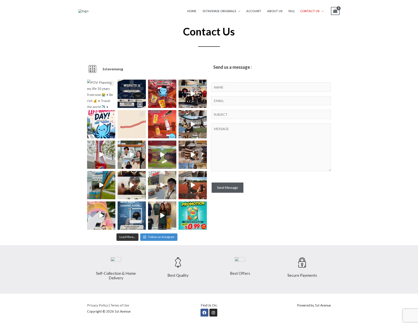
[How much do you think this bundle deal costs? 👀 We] (132, 155)
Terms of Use (119, 305)
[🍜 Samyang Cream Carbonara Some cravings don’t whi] (101, 215)
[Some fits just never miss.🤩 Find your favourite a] (162, 215)
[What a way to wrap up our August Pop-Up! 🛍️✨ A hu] (193, 94)
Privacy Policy (97, 305)
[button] (238, 11)
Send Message (227, 187)
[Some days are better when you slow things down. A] (193, 124)
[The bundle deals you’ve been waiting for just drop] (162, 155)
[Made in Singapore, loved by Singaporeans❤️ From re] (162, 124)
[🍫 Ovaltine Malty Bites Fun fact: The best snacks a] (101, 155)
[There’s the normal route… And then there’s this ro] (162, 185)
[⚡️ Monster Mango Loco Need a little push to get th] (101, 185)
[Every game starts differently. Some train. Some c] (193, 185)
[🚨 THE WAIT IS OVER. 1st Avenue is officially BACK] (132, 94)
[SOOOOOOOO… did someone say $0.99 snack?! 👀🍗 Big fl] (132, 124)
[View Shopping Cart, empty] (335, 11)
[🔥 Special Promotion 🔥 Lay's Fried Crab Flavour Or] (193, 215)
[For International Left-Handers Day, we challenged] (101, 124)
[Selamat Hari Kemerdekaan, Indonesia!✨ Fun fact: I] (162, 94)
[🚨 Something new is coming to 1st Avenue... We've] (132, 215)
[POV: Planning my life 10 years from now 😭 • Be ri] (101, 94)
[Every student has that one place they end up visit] (193, 155)
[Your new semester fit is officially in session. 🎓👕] (132, 185)
